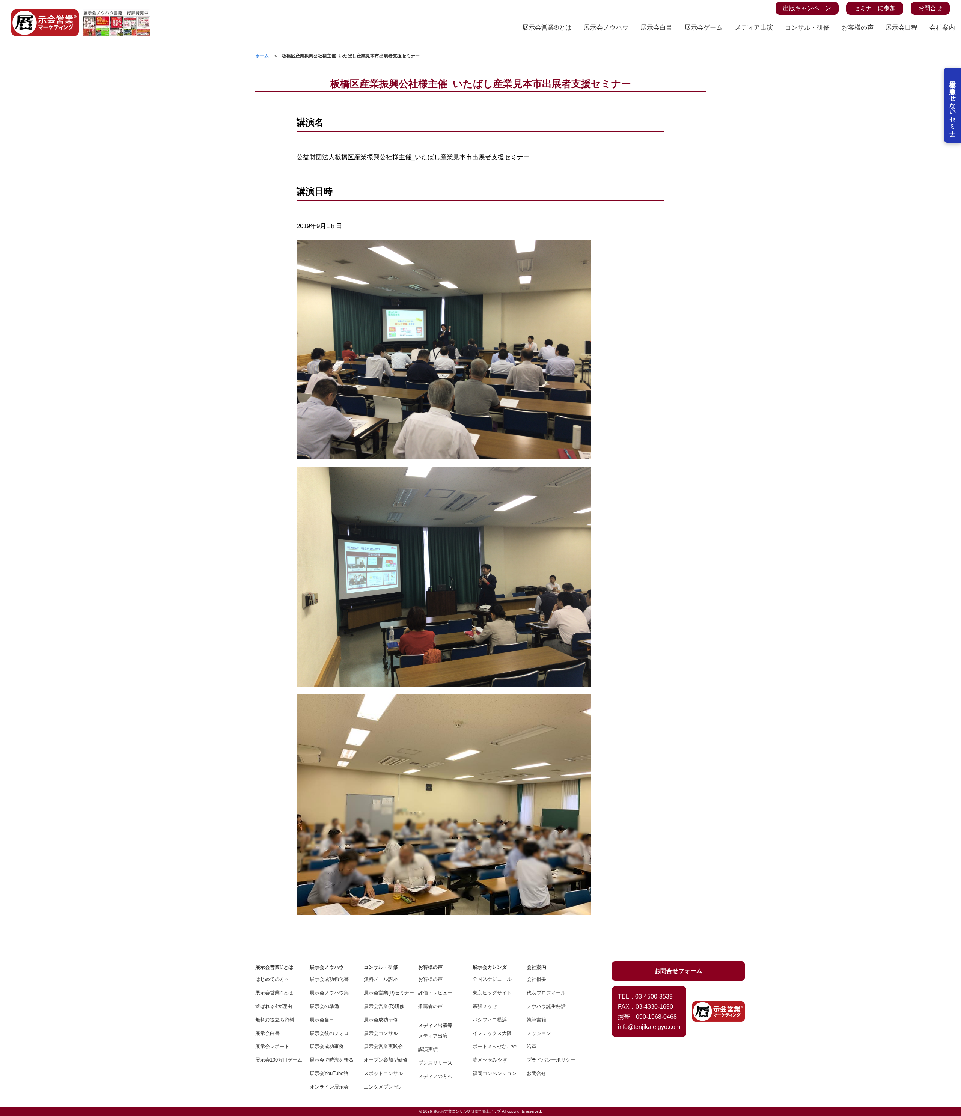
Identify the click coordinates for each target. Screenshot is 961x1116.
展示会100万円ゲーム (277, 1060)
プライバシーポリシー (549, 1060)
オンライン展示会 (329, 1087)
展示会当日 (322, 1020)
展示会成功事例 (327, 1046)
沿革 (531, 1046)
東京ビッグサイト (492, 993)
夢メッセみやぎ (490, 1060)
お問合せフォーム (678, 971)
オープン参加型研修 (386, 1060)
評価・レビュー (435, 993)
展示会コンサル (381, 1033)
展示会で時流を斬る (332, 1060)
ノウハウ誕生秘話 (546, 1006)
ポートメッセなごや (495, 1046)
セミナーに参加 (875, 8)
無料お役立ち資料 (274, 1020)
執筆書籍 (536, 1020)
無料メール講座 (381, 979)
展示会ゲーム (703, 27)
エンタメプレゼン (383, 1087)
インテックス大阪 (492, 1033)
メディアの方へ (435, 1076)
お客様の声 (858, 27)
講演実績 (428, 1049)
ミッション (539, 1033)
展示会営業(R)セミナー (386, 993)
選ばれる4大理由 (273, 1006)
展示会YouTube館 (329, 1073)
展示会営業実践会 (383, 1046)
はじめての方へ (272, 979)
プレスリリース (435, 1063)
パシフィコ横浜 (490, 1020)
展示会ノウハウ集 (329, 993)
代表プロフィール (546, 993)
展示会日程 (901, 27)
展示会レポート (272, 1046)
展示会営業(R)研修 (384, 1006)
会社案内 (942, 27)
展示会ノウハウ (606, 27)
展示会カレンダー (492, 967)
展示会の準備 (324, 1006)
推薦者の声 (430, 1006)
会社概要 (536, 979)
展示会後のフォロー (332, 1033)
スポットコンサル (383, 1073)
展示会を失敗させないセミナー (952, 105)
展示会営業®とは (547, 27)
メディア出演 (754, 27)
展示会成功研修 (381, 1020)
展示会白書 (656, 27)
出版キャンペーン (807, 8)
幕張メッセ (485, 1006)
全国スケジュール (492, 979)
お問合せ (930, 8)
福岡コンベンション (495, 1073)
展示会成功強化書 (329, 979)
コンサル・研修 (807, 27)
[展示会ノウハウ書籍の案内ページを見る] (116, 14)
